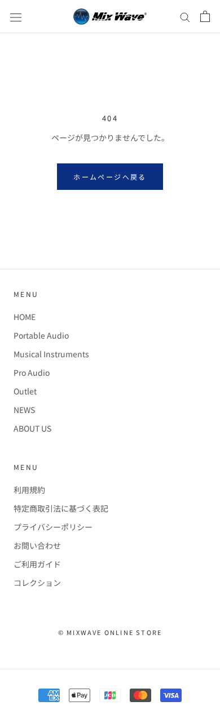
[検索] (185, 17)
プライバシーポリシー (53, 526)
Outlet (25, 391)
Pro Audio (32, 372)
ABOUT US (32, 428)
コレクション (37, 582)
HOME (25, 316)
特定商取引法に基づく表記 (61, 508)
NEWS (24, 409)
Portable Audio (41, 335)
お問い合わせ (37, 545)
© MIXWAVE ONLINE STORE (110, 632)
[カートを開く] (205, 16)
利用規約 (29, 489)
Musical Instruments (51, 353)
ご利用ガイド (37, 564)
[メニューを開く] (15, 16)
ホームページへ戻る (110, 176)
